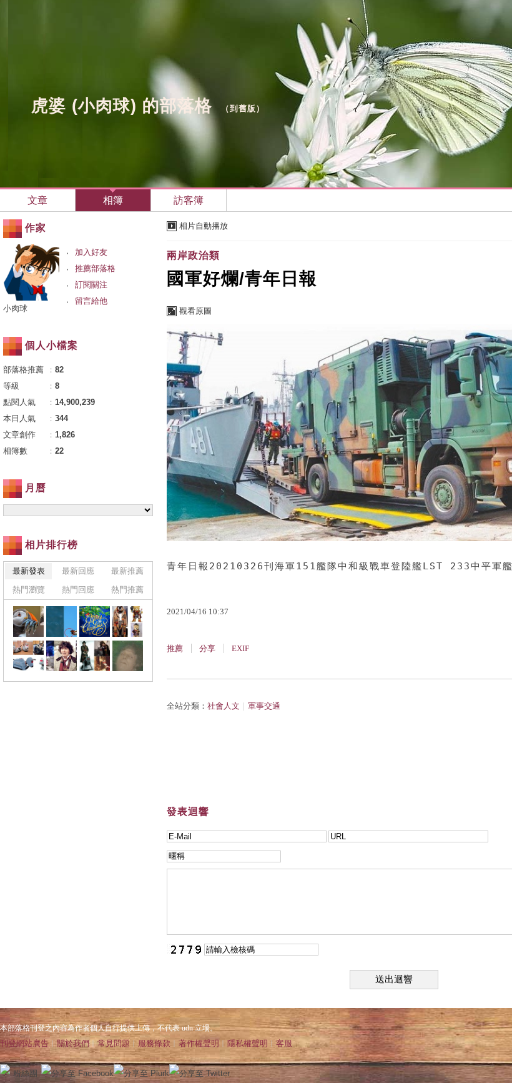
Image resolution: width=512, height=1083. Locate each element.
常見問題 (113, 1043)
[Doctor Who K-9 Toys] (28, 656)
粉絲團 (25, 1073)
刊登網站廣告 (24, 1043)
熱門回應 (78, 589)
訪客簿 (189, 200)
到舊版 (243, 108)
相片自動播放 (203, 226)
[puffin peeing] (61, 621)
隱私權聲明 (247, 1043)
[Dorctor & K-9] (94, 656)
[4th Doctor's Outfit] (127, 621)
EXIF (240, 648)
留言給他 (91, 301)
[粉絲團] (5, 1069)
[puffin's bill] (28, 621)
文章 (37, 200)
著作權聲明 (199, 1043)
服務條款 (154, 1043)
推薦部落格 (95, 268)
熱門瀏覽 (28, 589)
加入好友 (91, 252)
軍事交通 (264, 706)
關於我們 (73, 1043)
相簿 (113, 200)
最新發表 (28, 571)
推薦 (175, 648)
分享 (207, 648)
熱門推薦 (127, 589)
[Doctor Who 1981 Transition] (127, 656)
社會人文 (223, 706)
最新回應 (78, 571)
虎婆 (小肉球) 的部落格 (121, 105)
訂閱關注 (91, 284)
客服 (284, 1043)
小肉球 (15, 308)
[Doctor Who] (61, 656)
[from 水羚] (94, 621)
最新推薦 (127, 571)
